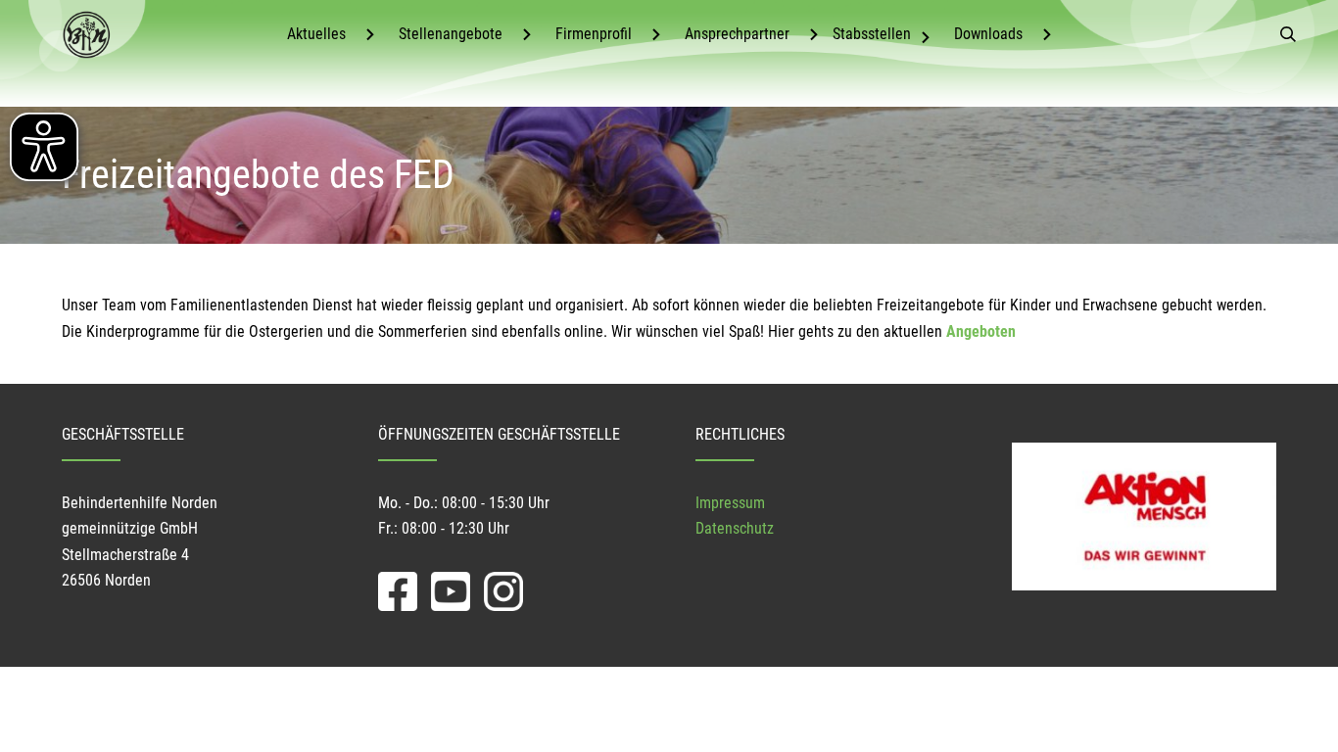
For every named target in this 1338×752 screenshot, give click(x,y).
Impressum (730, 503)
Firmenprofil (593, 33)
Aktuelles (316, 33)
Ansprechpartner (737, 33)
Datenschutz (734, 528)
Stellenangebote (450, 33)
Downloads (988, 33)
